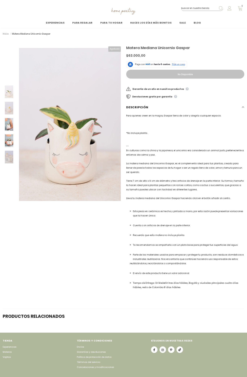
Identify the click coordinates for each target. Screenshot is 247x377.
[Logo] (123, 11)
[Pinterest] (171, 349)
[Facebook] (154, 349)
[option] (70, 124)
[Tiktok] (179, 349)
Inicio (6, 33)
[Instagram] (162, 349)
